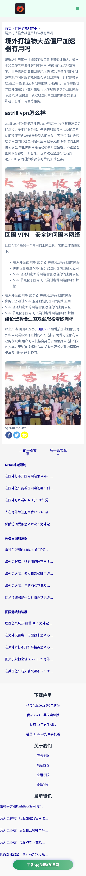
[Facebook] (8, 435)
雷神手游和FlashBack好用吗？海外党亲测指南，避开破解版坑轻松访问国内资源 (29, 549)
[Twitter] (16, 435)
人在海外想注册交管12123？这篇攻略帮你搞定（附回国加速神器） (29, 512)
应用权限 (43, 775)
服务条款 (43, 756)
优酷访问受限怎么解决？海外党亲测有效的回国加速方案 (29, 524)
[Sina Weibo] (24, 435)
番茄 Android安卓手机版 (43, 734)
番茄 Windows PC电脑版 (43, 705)
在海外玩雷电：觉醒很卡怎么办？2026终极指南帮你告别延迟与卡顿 (29, 635)
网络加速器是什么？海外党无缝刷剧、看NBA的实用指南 (29, 597)
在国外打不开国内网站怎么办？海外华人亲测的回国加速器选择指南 (29, 476)
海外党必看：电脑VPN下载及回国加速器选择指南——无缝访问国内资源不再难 (29, 585)
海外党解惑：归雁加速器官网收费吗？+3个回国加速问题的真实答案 (29, 561)
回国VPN (44, 329)
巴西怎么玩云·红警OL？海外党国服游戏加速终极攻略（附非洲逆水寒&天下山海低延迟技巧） (29, 623)
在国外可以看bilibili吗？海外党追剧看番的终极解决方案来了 (29, 500)
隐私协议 (43, 765)
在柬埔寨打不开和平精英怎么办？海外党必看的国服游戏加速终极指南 (29, 647)
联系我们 (43, 784)
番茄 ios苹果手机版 (43, 724)
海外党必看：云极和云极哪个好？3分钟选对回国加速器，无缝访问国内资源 (29, 573)
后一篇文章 (58, 452)
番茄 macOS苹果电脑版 (43, 715)
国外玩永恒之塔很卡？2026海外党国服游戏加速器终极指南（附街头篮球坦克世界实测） (29, 659)
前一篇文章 (28, 452)
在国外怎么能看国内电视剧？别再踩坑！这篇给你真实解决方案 (29, 488)
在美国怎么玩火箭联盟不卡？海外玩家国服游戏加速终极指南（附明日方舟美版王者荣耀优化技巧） (29, 671)
